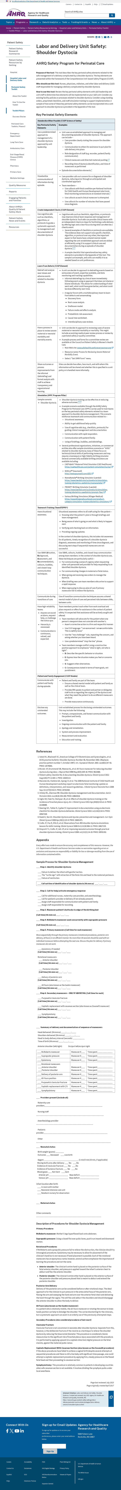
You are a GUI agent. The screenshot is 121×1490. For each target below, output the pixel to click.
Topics (9, 22)
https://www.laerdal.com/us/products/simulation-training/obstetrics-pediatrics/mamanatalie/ (86, 481)
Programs (20, 22)
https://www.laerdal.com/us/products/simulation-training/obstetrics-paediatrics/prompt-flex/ (86, 491)
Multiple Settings (17, 178)
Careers (68, 4)
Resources (14, 227)
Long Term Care (16, 142)
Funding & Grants (79, 22)
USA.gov (80, 1479)
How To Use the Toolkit (19, 103)
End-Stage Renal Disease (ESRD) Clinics (17, 157)
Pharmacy (14, 166)
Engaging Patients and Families (17, 199)
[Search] (112, 15)
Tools (64, 22)
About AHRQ (107, 22)
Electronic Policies (30, 1481)
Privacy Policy (64, 1468)
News (94, 22)
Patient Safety (19, 28)
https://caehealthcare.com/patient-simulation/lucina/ (88, 467)
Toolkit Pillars (14, 31)
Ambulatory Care (17, 148)
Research (34, 22)
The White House (83, 1473)
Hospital (13, 72)
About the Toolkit (20, 96)
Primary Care (15, 172)
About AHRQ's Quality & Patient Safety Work (17, 209)
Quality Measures (17, 185)
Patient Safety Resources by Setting (42, 28)
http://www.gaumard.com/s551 (78, 473)
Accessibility (28, 1462)
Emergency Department (15, 134)
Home (8, 28)
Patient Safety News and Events (17, 219)
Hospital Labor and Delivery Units (72, 28)
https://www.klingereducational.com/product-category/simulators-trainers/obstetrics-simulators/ (87, 500)
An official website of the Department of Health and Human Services (36, 1)
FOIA (43, 1462)
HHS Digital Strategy (48, 1468)
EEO (25, 1475)
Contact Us (78, 4)
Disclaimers (27, 1468)
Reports (13, 191)
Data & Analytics (50, 22)
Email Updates (108, 4)
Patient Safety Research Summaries (16, 51)
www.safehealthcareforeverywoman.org (94, 347)
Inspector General (47, 1484)
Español (88, 4)
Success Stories (19, 116)
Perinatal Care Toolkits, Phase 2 (18, 125)
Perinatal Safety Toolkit (99, 28)
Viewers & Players (65, 1475)
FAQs (96, 4)
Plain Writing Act (65, 1462)
